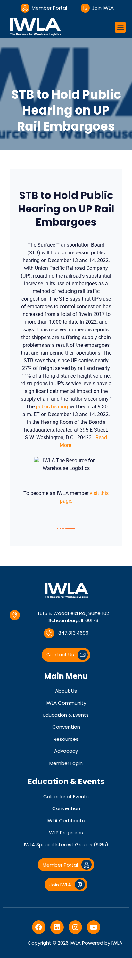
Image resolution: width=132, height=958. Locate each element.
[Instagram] (75, 927)
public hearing (52, 407)
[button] (120, 27)
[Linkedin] (57, 927)
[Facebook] (38, 927)
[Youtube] (93, 927)
